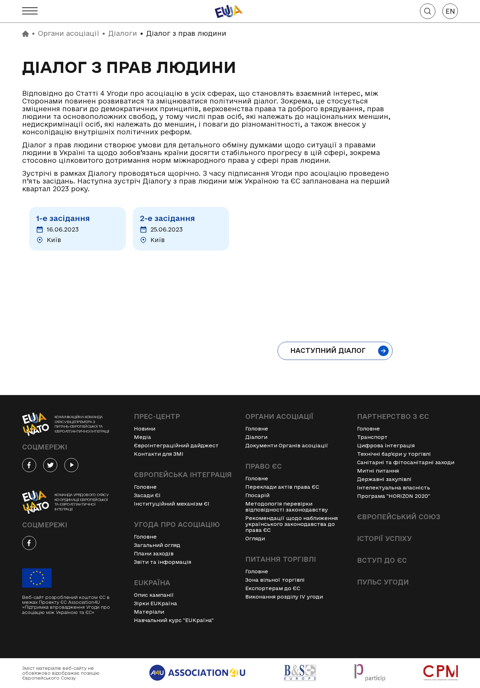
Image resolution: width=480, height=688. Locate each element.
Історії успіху (384, 538)
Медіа (142, 437)
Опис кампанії (154, 595)
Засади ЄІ (147, 495)
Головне (145, 487)
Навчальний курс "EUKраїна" (174, 620)
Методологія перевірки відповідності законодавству (286, 507)
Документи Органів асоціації (286, 445)
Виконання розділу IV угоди (284, 597)
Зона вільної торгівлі (275, 580)
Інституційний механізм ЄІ (171, 504)
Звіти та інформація (162, 562)
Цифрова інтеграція (386, 445)
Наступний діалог (328, 350)
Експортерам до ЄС (272, 588)
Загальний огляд (157, 545)
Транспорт (372, 437)
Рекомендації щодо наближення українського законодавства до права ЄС (291, 524)
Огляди (255, 538)
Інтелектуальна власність (393, 487)
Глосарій (257, 495)
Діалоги (122, 33)
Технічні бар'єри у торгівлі (394, 454)
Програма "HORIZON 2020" (393, 496)
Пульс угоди (383, 582)
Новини (144, 429)
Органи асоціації (68, 33)
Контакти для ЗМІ (158, 454)
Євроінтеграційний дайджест (176, 445)
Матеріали (149, 612)
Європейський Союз (398, 517)
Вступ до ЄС (382, 560)
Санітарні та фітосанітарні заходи (405, 462)
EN (450, 11)
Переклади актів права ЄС (282, 487)
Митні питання (378, 471)
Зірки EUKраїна (155, 603)
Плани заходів (154, 553)
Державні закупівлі (384, 479)
